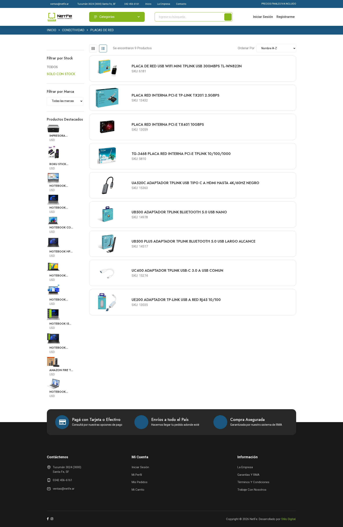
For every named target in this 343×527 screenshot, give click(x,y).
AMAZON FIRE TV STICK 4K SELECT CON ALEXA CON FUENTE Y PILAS (61, 370)
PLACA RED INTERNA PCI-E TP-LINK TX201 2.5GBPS (175, 95)
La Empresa (163, 4)
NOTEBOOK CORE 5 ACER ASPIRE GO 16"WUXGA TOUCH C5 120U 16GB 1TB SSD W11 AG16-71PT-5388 (61, 227)
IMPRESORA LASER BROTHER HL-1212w (60, 136)
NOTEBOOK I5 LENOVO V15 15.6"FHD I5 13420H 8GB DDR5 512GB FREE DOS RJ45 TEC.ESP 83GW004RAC (61, 324)
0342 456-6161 (62, 480)
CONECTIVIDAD (73, 30)
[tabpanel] (192, 183)
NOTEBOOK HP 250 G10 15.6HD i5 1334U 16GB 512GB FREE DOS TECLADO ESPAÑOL (60, 251)
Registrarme (286, 17)
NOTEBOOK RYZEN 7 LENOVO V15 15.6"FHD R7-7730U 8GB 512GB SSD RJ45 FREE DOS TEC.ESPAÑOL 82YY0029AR (61, 208)
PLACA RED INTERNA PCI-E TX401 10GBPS (168, 124)
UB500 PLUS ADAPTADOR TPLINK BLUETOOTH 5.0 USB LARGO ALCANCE (193, 241)
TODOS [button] (52, 67)
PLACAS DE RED (102, 30)
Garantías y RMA (248, 475)
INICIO (51, 30)
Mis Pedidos (139, 482)
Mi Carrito (138, 489)
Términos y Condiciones (253, 482)
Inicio (148, 4)
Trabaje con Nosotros (251, 489)
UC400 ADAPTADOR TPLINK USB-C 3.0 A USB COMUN (177, 270)
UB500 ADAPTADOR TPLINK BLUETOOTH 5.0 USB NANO (179, 212)
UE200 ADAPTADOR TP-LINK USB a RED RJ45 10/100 (176, 299)
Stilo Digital (288, 519)
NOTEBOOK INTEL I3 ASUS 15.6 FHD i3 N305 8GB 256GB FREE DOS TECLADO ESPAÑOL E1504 (61, 276)
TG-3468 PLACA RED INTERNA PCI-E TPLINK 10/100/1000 (181, 153)
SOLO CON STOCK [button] (61, 74)
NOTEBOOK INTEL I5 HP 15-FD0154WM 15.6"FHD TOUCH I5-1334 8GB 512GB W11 (61, 186)
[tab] (93, 48)
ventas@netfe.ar (59, 4)
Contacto (181, 4)
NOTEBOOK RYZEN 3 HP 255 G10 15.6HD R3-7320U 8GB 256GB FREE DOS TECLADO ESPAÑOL (61, 348)
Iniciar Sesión (263, 17)
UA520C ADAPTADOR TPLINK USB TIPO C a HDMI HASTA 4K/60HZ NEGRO (195, 183)
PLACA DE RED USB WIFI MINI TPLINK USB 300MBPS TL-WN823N (187, 66)
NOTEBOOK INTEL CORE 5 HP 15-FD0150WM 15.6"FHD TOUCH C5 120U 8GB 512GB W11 (61, 392)
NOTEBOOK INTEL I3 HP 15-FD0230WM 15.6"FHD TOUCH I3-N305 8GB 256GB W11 (61, 300)
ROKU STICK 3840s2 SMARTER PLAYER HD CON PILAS (61, 164)
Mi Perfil (137, 475)
